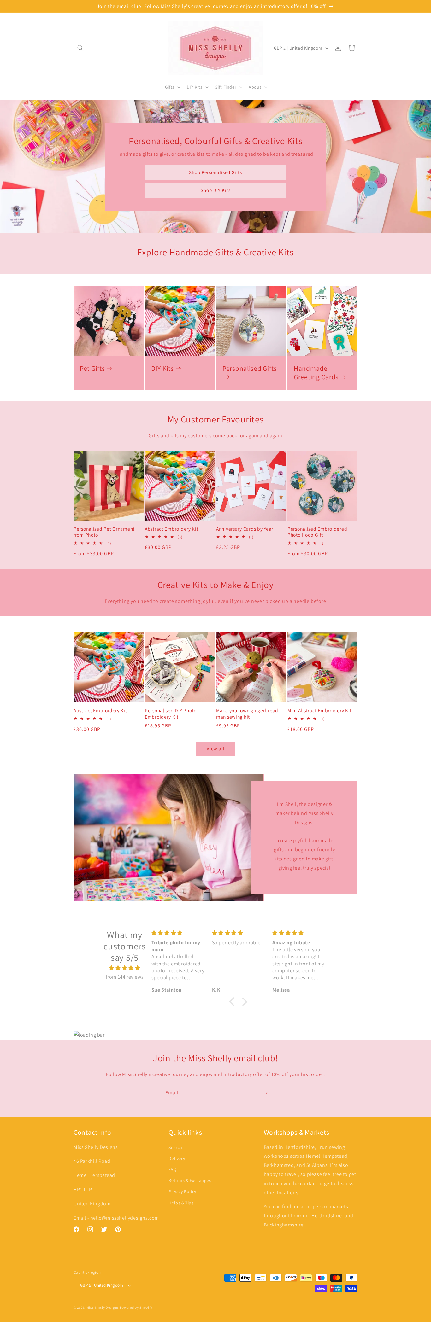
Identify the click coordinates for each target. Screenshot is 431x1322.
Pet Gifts (92, 368)
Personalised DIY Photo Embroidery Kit (171, 713)
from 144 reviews (125, 977)
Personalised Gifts (249, 368)
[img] (124, 968)
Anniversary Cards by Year (244, 529)
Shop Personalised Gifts (215, 172)
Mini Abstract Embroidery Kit (319, 710)
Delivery (176, 1158)
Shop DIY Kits (216, 190)
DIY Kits (162, 368)
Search (175, 1147)
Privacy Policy (182, 1191)
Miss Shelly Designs (102, 1307)
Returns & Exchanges (189, 1180)
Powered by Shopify (136, 1307)
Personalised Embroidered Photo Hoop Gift (317, 532)
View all (216, 749)
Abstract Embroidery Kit (171, 529)
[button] (80, 48)
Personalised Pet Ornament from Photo (104, 532)
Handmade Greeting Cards (316, 372)
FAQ (172, 1169)
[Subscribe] (265, 1093)
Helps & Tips (180, 1203)
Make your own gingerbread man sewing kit (247, 713)
